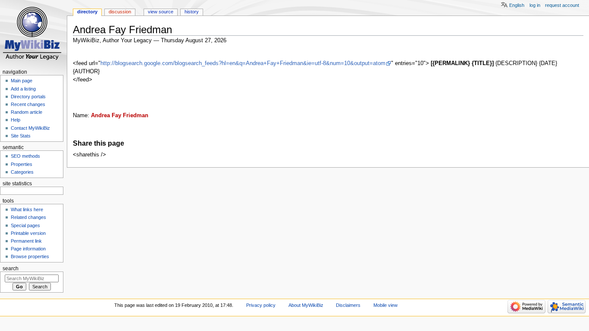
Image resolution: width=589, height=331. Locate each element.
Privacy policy (261, 305)
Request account (562, 5)
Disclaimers (348, 305)
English (516, 5)
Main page (21, 80)
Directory (87, 11)
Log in (534, 5)
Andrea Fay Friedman (119, 115)
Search (11, 268)
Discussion (120, 11)
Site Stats (21, 135)
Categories (22, 172)
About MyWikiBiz (305, 305)
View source (160, 11)
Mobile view (385, 305)
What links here (27, 209)
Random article (26, 112)
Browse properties (30, 256)
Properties (21, 164)
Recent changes (28, 104)
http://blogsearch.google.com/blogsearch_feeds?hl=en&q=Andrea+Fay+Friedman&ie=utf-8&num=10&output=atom (242, 63)
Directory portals (28, 96)
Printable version (28, 233)
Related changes (28, 217)
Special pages (25, 225)
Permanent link (26, 241)
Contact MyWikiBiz (30, 128)
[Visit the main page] (33, 33)
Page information (28, 248)
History (192, 11)
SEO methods (25, 156)
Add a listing (23, 88)
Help (15, 119)
